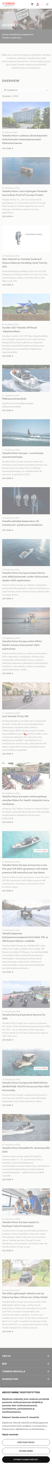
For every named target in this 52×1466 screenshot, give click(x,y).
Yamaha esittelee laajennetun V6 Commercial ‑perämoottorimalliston (22, 522)
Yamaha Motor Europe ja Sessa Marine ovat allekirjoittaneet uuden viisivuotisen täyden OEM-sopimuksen (25, 576)
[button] (47, 4)
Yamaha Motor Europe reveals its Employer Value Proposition (20, 1223)
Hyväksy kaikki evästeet (26, 1459)
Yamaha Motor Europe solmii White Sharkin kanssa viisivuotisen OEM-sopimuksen (22, 645)
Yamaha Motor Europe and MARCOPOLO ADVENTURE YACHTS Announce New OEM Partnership (25, 1086)
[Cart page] (32, 4)
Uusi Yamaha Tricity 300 (15, 716)
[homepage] (8, 4)
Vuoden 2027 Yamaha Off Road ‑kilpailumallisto (19, 329)
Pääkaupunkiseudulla (14, 398)
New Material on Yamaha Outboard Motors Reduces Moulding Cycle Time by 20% (24, 262)
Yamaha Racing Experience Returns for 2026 (24, 1016)
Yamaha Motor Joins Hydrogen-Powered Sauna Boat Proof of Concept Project (24, 192)
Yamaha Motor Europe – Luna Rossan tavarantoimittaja (23, 454)
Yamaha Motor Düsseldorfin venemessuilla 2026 (26, 1149)
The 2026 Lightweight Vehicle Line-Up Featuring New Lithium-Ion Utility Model (24, 1295)
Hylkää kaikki (26, 1451)
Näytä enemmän (10, 1434)
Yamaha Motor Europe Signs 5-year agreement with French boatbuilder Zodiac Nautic (22, 1377)
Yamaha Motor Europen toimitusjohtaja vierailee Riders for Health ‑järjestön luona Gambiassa (25, 800)
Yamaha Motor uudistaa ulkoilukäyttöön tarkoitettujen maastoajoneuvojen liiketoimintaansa (25, 139)
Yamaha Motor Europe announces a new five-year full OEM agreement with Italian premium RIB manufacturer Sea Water (25, 868)
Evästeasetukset (26, 1442)
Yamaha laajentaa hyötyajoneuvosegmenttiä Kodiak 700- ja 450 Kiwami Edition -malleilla (25, 937)
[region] (26, 1427)
